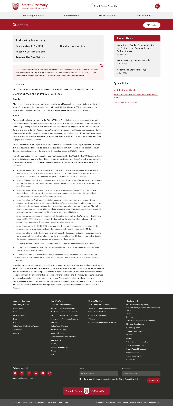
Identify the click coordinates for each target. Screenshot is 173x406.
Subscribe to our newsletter (137, 342)
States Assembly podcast (136, 349)
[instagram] (49, 373)
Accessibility (40, 402)
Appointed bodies (57, 333)
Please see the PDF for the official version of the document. (56, 75)
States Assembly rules (59, 326)
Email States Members (97, 312)
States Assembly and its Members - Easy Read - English (136, 96)
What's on (16, 322)
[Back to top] (167, 397)
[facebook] (28, 373)
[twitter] (22, 373)
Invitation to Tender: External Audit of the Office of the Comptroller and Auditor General (136, 48)
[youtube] (42, 373)
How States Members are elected (64, 312)
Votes (15, 312)
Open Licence (122, 402)
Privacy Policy (136, 402)
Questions (54, 322)
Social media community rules (24, 378)
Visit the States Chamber (125, 90)
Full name (126, 369)
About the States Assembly (61, 305)
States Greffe (56, 340)
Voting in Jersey (132, 313)
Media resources (132, 353)
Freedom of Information (105, 402)
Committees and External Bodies (63, 337)
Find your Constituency (135, 324)
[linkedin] (35, 373)
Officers (91, 319)
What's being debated (21, 305)
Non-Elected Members (97, 315)
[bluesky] (15, 373)
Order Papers (18, 308)
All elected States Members (99, 305)
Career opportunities (134, 356)
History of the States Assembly (63, 308)
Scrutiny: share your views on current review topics (143, 309)
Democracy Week (133, 328)
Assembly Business (33, 15)
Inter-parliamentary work (60, 347)
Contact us (130, 360)
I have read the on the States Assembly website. (111, 379)
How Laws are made (58, 330)
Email (82, 369)
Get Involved (144, 15)
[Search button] (157, 6)
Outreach (129, 335)
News (15, 319)
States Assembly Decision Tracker (26, 326)
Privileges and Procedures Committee (65, 319)
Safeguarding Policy (151, 402)
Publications (17, 330)
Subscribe (153, 380)
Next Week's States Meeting (131, 69)
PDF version (152, 25)
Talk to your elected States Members (140, 321)
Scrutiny (16, 333)
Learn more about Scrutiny (126, 102)
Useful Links (63, 402)
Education (130, 338)
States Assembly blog (135, 345)
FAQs (53, 354)
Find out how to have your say (137, 305)
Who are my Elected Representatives (102, 308)
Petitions (129, 317)
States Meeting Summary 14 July (133, 60)
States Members (108, 15)
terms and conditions (104, 379)
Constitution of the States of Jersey (64, 315)
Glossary (54, 351)
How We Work (71, 15)
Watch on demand (19, 315)
